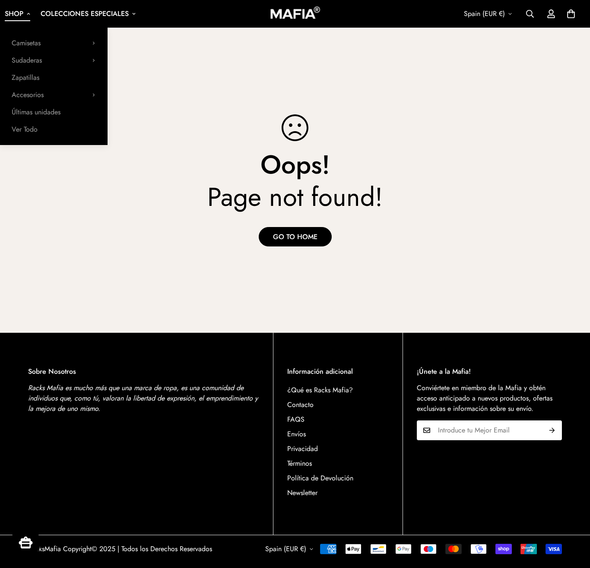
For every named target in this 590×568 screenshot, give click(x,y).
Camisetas (26, 43)
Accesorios (28, 95)
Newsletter (302, 493)
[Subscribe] (552, 430)
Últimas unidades (36, 112)
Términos (299, 463)
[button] (571, 14)
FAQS (296, 419)
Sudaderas (27, 60)
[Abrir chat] (25, 542)
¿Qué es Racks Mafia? (320, 390)
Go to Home (295, 237)
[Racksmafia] (295, 13)
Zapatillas (25, 77)
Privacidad (302, 449)
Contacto (300, 405)
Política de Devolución (320, 478)
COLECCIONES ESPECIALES (85, 14)
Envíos (296, 434)
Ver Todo (25, 129)
